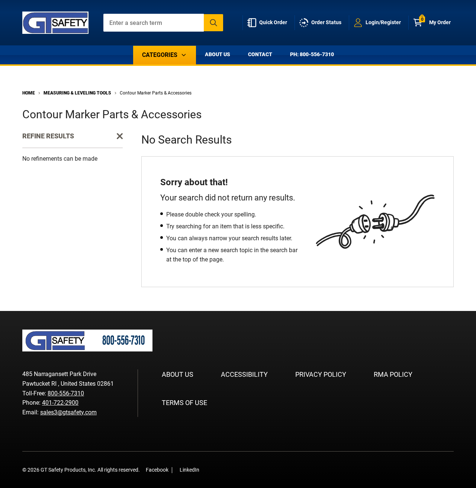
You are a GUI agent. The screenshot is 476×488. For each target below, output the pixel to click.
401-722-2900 (60, 402)
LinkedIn (189, 470)
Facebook (157, 470)
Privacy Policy (320, 374)
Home (28, 93)
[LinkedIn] (220, 469)
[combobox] (163, 22)
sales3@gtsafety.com (68, 412)
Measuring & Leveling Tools (77, 93)
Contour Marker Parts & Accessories (156, 93)
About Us (217, 54)
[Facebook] (209, 469)
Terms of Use (184, 403)
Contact (260, 54)
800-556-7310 (66, 393)
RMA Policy (393, 374)
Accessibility (244, 374)
